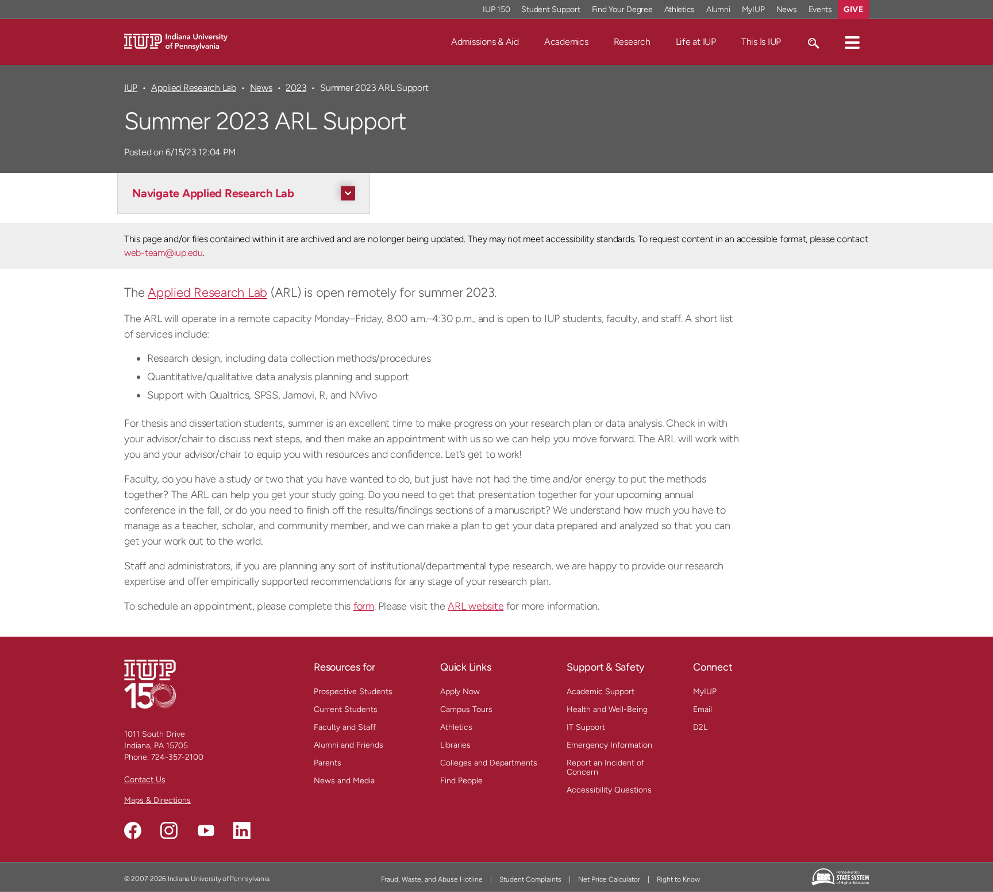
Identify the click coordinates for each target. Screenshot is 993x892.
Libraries (455, 745)
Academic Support (600, 691)
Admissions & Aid (485, 41)
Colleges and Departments (488, 763)
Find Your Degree (622, 9)
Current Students (346, 709)
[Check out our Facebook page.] (132, 830)
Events (821, 9)
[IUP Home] (176, 41)
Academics (566, 41)
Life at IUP (696, 41)
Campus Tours (466, 709)
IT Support (586, 727)
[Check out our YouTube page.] (205, 830)
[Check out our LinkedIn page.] (242, 830)
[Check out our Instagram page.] (169, 830)
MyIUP (753, 9)
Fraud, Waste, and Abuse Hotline (432, 879)
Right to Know (678, 879)
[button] (852, 42)
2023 (296, 87)
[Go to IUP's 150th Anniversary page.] (150, 683)
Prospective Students (353, 691)
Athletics (679, 9)
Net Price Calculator (609, 879)
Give (853, 9)
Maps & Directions (157, 800)
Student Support (550, 9)
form (363, 606)
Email (702, 709)
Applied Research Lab (193, 87)
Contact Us (145, 779)
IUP (130, 87)
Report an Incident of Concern (605, 767)
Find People (461, 781)
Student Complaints (530, 879)
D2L (700, 727)
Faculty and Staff (345, 727)
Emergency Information (609, 745)
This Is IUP (761, 41)
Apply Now (460, 691)
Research (632, 41)
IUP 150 (496, 9)
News (786, 9)
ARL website (475, 606)
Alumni (718, 9)
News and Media (344, 781)
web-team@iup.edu (163, 252)
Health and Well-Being (607, 709)
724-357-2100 (177, 757)
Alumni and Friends (348, 745)
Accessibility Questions (609, 790)
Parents (327, 763)
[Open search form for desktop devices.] (812, 42)
